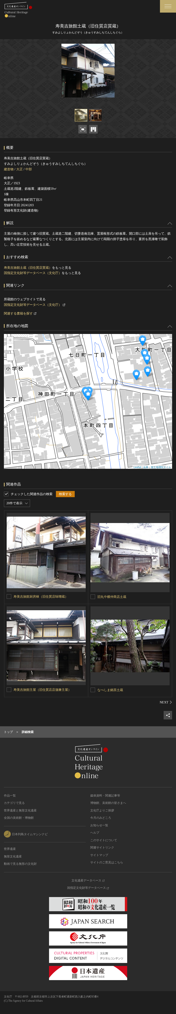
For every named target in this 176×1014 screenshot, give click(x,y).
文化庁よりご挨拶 (102, 810)
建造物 (9, 169)
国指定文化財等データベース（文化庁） (33, 273)
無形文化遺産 (13, 856)
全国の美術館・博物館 (19, 817)
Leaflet (137, 467)
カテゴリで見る (14, 803)
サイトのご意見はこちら (106, 862)
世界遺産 (10, 849)
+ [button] (10, 340)
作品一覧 (10, 795)
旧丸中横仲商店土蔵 (111, 597)
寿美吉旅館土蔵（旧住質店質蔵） (28, 267)
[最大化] (10, 357)
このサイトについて (103, 840)
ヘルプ (94, 832)
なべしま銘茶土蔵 (110, 690)
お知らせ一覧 (99, 825)
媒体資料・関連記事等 (105, 795)
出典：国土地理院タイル (157, 467)
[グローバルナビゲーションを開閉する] (168, 6)
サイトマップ (99, 855)
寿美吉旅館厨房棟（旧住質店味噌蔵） (41, 596)
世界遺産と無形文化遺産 (20, 810)
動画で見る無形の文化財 (20, 863)
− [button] (10, 347)
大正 (19, 169)
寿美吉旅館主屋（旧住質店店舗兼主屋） (42, 689)
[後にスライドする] (166, 702)
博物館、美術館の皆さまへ (108, 803)
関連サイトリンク (102, 847)
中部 (28, 169)
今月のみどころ (100, 817)
